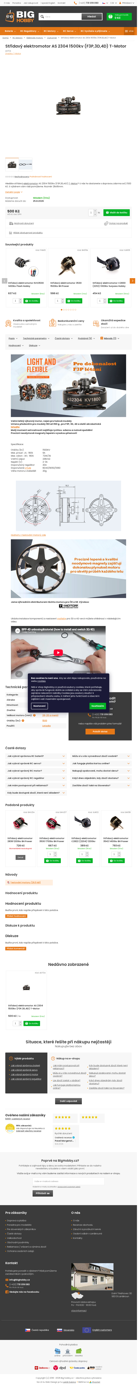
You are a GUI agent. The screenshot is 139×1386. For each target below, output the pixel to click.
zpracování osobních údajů (69, 1187)
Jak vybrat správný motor (24, 1074)
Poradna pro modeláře (19, 1224)
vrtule (28, 467)
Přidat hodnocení (16, 916)
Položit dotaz (100, 731)
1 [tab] (61, 310)
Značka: (13, 53)
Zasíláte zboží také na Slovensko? (91, 785)
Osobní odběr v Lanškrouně (87, 1233)
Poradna (16, 2)
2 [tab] (64, 310)
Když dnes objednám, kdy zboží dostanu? (95, 778)
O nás (7, 2)
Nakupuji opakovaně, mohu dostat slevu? (95, 770)
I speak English (48, 2)
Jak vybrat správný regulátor (26, 1079)
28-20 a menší (50, 715)
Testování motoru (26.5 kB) (25, 882)
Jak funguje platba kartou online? (91, 763)
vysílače (61, 618)
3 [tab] (66, 310)
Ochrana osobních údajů (20, 1251)
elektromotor (30, 183)
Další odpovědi (68, 1101)
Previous (4, 281)
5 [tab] (71, 310)
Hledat (91, 16)
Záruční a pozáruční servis (87, 1229)
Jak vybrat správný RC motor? (24, 770)
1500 (44, 720)
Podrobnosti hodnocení (41, 176)
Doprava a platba (16, 1220)
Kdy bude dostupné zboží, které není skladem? (33, 792)
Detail (20, 857)
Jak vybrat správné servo (24, 1070)
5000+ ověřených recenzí (17, 1118)
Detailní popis (12, 192)
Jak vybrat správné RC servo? (24, 763)
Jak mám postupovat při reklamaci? (27, 785)
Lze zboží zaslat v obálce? (66, 1080)
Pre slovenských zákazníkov (21, 1229)
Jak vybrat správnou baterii (25, 1065)
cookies (41, 681)
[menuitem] (10, 31)
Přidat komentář (16, 948)
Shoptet (96, 1382)
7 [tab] (75, 310)
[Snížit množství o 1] (95, 214)
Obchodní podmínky (18, 1242)
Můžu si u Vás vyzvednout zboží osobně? (69, 1074)
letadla (15, 427)
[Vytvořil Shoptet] (90, 1382)
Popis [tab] (12, 338)
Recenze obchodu (83, 1224)
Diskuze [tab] (33, 345)
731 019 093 (106, 714)
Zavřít (20, 229)
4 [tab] (68, 310)
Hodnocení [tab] (15, 345)
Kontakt (61, 2)
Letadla (46, 725)
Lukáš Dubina (69, 1382)
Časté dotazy (62, 338)
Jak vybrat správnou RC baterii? (25, 756)
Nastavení (39, 706)
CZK (112, 2)
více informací (78, 1310)
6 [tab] (73, 310)
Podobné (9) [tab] (85, 338)
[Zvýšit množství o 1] (95, 211)
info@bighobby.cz (19, 1279)
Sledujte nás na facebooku (24, 1291)
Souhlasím (97, 706)
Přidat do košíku (116, 212)
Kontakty (77, 1238)
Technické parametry (35, 338)
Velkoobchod (14, 1238)
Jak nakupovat (31, 2)
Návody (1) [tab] (110, 338)
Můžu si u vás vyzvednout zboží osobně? (95, 756)
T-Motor (73, 183)
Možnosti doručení (24, 223)
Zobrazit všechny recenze (28, 1131)
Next (132, 281)
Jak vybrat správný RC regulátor (25, 778)
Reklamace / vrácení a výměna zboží (26, 1246)
